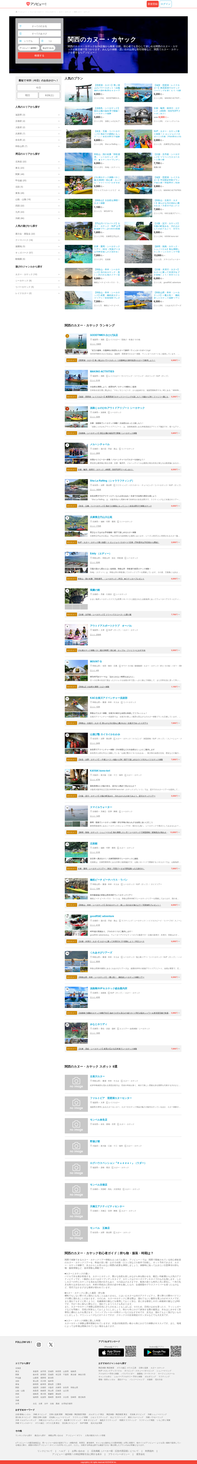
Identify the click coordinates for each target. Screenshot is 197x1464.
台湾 (17, 1403)
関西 (17, 1387)
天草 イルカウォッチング (25, 1420)
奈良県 (66, 1387)
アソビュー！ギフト (74, 1435)
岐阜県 (43, 1384)
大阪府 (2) (20, 127)
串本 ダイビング (90, 1420)
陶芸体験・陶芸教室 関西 (75, 1414)
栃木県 (35, 1374)
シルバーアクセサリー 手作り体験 (128, 1376)
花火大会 (159, 1379)
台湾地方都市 (66, 1403)
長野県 (43, 1377)
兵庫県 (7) (20, 133)
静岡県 (35, 1384)
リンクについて (44, 1450)
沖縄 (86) (19, 218)
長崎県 (51, 1397)
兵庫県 (58, 1387)
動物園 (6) (20, 258)
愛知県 (51, 1384)
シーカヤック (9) (23, 280)
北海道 (18, 1368)
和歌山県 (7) (21, 146)
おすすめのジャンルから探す (112, 1363)
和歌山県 (74, 1387)
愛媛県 (51, 1393)
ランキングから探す (23, 1435)
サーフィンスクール (166, 1373)
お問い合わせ (78, 1450)
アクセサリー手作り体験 (108, 1373)
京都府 (43, 1387)
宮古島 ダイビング (69, 1423)
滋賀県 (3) (20, 114)
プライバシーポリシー (119, 1454)
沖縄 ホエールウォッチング (50, 1420)
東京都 (73, 1374)
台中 (46, 1403)
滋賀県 (35, 1387)
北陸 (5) (19, 186)
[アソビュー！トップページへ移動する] (35, 4)
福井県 (51, 1381)
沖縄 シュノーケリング (157, 1414)
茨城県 (51, 1374)
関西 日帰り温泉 (40, 1417)
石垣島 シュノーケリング (59, 1417)
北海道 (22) (20, 161)
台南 (52, 1403)
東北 (17, 1371)
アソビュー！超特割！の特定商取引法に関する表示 (77, 1454)
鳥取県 (35, 1390)
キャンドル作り (104, 1376)
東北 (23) (19, 167)
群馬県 (43, 1374)
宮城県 (51, 1371)
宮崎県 (73, 1397)
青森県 (35, 1371)
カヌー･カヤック (158, 1367)
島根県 (43, 1390)
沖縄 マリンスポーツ (23, 1423)
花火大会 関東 (96, 1423)
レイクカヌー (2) (23, 293)
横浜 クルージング (135, 1417)
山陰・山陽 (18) (23, 199)
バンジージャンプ (137, 1379)
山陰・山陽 (20, 1390)
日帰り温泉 (143, 1367)
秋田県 (58, 1371)
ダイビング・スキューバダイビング (139, 1370)
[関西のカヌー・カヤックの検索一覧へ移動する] (98, 44)
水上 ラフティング (117, 1417)
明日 (27, 95)
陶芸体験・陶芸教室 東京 (117, 1414)
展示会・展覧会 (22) (25, 233)
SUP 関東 (84, 1423)
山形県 (66, 1371)
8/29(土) (49, 95)
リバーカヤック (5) (24, 286)
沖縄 (17, 1400)
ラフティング (164, 1376)
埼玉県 (58, 1374)
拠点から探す (40, 1435)
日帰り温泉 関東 (56, 1414)
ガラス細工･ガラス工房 (126, 1367)
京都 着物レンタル (23, 1414)
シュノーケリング (164, 1370)
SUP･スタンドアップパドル (110, 1370)
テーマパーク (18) (24, 239)
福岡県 (35, 1397)
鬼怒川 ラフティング (108, 1420)
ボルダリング (150, 1376)
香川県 (43, 1393)
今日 (38, 87)
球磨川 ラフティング (128, 1420)
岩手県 (43, 1371)
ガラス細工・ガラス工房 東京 (47, 1423)
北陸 (17, 1381)
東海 (17, 1384)
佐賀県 (43, 1397)
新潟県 (51, 1377)
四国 (17, 1393)
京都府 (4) (20, 120)
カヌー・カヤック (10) (26, 274)
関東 (17, 1374)
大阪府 (51, 1387)
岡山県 (51, 1390)
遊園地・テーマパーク (146, 1373)
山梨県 (35, 1377)
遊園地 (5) (20, 246)
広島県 (58, 1390)
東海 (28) (19, 192)
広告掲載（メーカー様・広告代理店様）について (115, 1450)
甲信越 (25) (20, 180)
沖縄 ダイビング (40, 1414)
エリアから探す (22, 1363)
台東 (40, 1403)
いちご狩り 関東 (163, 1420)
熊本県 (58, 1397)
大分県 (66, 1397)
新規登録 (153, 4)
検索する (39, 55)
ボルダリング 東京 (96, 1414)
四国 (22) (19, 205)
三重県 (58, 1384)
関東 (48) (19, 174)
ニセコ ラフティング (99, 1417)
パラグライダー (127, 1373)
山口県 (66, 1390)
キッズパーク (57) (24, 252)
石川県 (43, 1381)
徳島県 (35, 1393)
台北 (35, 1403)
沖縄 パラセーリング (154, 1417)
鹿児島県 (82, 1397)
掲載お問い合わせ (55, 1435)
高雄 (57, 1403)
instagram (39, 1344)
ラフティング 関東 (80, 1417)
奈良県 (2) (20, 139)
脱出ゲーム (122, 1379)
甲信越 (18, 1377)
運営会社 (140, 1454)
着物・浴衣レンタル (106, 1379)
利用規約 (149, 1450)
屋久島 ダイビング (23, 1417)
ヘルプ (62, 1450)
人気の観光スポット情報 (95, 1435)
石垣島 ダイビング (137, 1414)
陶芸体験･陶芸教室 (106, 1367)
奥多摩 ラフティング (72, 1420)
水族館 (150, 1379)
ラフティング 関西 (146, 1420)
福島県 (73, 1371)
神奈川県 (82, 1374)
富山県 (35, 1381)
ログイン (166, 4)
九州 (17, 1397)
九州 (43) (19, 211)
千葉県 (66, 1374)
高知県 (58, 1393)
